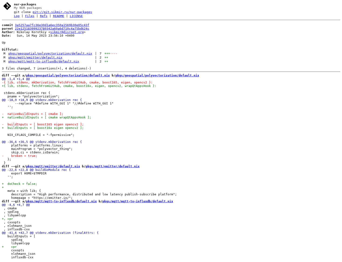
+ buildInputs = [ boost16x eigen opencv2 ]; (43, 128)
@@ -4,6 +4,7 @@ (16, 205)
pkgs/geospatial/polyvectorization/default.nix (50, 53)
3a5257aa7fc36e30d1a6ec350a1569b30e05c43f (52, 25)
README (58, 16)
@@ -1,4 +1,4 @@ (16, 79)
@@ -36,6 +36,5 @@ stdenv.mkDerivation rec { (42, 142)
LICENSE (76, 16)
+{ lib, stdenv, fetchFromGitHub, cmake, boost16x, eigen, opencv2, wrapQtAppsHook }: (79, 86)
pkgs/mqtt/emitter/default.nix (35, 57)
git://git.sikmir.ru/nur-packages (62, 12)
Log (17, 16)
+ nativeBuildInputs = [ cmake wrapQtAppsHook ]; (46, 117)
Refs (43, 16)
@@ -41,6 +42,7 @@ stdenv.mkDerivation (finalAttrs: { (50, 232)
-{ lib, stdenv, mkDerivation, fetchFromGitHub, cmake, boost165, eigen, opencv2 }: (77, 82)
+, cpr (7, 219)
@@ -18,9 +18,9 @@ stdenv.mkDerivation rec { (42, 100)
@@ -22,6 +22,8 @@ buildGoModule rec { (36, 170)
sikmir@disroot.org (67, 32)
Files (29, 16)
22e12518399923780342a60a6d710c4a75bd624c (52, 28)
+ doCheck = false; (19, 184)
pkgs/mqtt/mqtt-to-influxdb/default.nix (43, 61)
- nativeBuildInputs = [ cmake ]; (32, 114)
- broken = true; (19, 156)
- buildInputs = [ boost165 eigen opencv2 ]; (43, 124)
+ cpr (9, 246)
